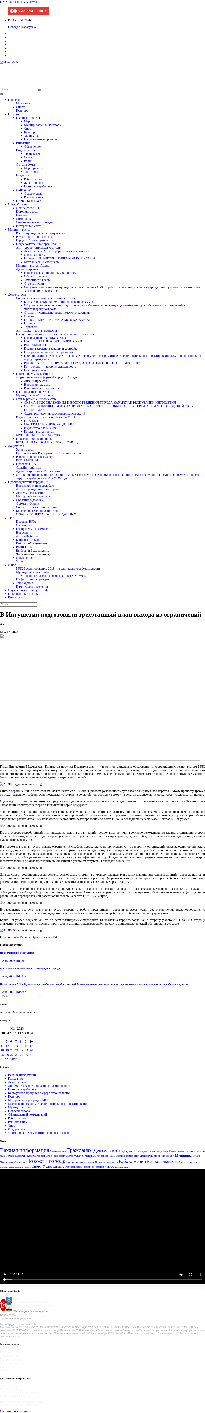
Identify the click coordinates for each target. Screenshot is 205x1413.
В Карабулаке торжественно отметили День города (30, 968)
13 (11, 1046)
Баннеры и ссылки (28, 539)
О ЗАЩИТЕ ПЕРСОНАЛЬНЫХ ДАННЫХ (46, 514)
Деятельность (17, 294)
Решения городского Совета (35, 456)
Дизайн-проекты (35, 381)
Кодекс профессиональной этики (38, 510)
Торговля (30, 327)
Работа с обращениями (31, 543)
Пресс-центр (16, 114)
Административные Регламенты (38, 471)
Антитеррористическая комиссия (38, 247)
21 (16, 1050)
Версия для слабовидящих (31, 1311)
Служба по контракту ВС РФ (28, 590)
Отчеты (29, 316)
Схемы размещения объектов (36, 399)
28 (16, 1054)
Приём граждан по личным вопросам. (50, 272)
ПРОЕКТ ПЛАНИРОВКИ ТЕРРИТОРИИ (53, 341)
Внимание (23, 143)
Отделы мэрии (34, 283)
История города (27, 211)
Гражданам (15, 1078)
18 (2, 1050)
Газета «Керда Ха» (28, 200)
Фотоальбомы (25, 164)
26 (7, 1054)
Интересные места (28, 226)
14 (16, 1046)
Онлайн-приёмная (28, 467)
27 (11, 1054)
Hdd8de (21, 960)
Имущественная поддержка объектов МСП (45, 417)
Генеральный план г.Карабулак (45, 337)
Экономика (31, 135)
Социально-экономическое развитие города (46, 298)
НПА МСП (31, 420)
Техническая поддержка (15, 1318)
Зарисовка (31, 171)
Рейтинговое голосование (42, 388)
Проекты (30, 323)
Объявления (24, 557)
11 (2, 1046)
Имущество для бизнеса (40, 428)
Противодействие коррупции (28, 482)
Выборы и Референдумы (33, 550)
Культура (22, 110)
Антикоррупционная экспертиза (38, 489)
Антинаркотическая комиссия (36, 330)
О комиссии (24, 525)
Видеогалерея (25, 150)
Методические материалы (41, 262)
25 (2, 1054)
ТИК (11, 518)
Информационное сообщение (17, 952)
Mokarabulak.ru (14, 73)
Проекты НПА (26, 464)
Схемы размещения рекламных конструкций (54, 413)
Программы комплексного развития (48, 352)
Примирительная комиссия (34, 373)
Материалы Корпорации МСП (29, 1100)
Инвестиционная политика (34, 438)
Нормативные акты (37, 384)
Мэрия (28, 121)
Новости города (19, 1111)
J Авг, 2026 (7, 960)
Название (22, 215)
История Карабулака (38, 186)
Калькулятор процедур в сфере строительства (39, 1093)
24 (31, 1050)
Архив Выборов (27, 536)
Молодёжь (23, 103)
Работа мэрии (33, 179)
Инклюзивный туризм (23, 593)
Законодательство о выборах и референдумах (55, 575)
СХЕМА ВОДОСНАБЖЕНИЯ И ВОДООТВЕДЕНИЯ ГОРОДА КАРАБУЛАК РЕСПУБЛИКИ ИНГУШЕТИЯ (100, 402)
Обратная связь (34, 254)
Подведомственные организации (38, 244)
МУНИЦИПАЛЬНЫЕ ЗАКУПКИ (39, 435)
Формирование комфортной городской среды (47, 377)
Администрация (27, 269)
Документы (16, 446)
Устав (20, 561)
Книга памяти (17, 597)
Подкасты (23, 175)
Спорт (20, 107)
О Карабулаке (17, 204)
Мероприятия (33, 168)
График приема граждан (32, 579)
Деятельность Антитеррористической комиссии (56, 251)
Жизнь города (33, 182)
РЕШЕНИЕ (24, 547)
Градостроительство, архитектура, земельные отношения (55, 334)
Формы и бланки (27, 503)
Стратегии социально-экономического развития (57, 312)
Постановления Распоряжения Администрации (48, 453)
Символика (24, 218)
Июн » (15, 1059)
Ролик (28, 161)
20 (11, 1050)
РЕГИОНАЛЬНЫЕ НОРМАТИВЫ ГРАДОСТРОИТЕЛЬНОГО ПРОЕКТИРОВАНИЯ (83, 363)
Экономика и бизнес (120, 1167)
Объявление (32, 146)
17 (31, 1046)
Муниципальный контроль (42, 125)
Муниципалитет (19, 229)
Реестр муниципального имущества (40, 233)
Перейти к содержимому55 (18, 1)
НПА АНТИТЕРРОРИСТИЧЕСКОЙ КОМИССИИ (59, 258)
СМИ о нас (23, 190)
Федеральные (33, 193)
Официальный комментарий (27, 1114)
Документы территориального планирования (39, 1085)
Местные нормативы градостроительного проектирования (48, 1103)
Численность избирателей (33, 554)
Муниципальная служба (32, 572)
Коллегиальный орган (39, 431)
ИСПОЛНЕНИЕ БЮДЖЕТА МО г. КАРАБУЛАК (57, 319)
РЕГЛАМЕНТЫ (35, 345)
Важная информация (22, 1075)
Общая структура (36, 276)
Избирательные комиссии (33, 529)
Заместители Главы (37, 280)
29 (21, 1054)
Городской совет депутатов (34, 240)
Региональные (34, 197)
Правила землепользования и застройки (51, 348)
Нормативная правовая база (35, 485)
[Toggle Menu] (1, 94)
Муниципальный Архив (32, 265)
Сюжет (29, 157)
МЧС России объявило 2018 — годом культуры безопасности (58, 568)
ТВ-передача (32, 153)
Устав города (25, 449)
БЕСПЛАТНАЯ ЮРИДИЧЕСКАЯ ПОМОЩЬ (47, 442)
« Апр (4, 1059)
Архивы (5, 1012)
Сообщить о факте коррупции (36, 507)
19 (7, 1050)
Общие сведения (27, 208)
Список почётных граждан (34, 222)
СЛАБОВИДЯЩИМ (32, 10)
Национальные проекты (40, 139)
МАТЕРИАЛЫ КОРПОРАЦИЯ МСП (50, 424)
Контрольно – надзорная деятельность (50, 366)
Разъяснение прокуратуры (34, 236)
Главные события (28, 117)
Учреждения (24, 583)
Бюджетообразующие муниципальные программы (58, 301)
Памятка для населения (32, 586)
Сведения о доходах (29, 500)
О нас (12, 565)
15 (21, 1046)
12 (7, 1046)
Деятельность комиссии (32, 492)
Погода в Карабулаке (22, 27)
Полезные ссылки (36, 370)
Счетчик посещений (14, 1411)
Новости (14, 99)
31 (31, 1054)
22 (21, 1050)
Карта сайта (8, 1314)
